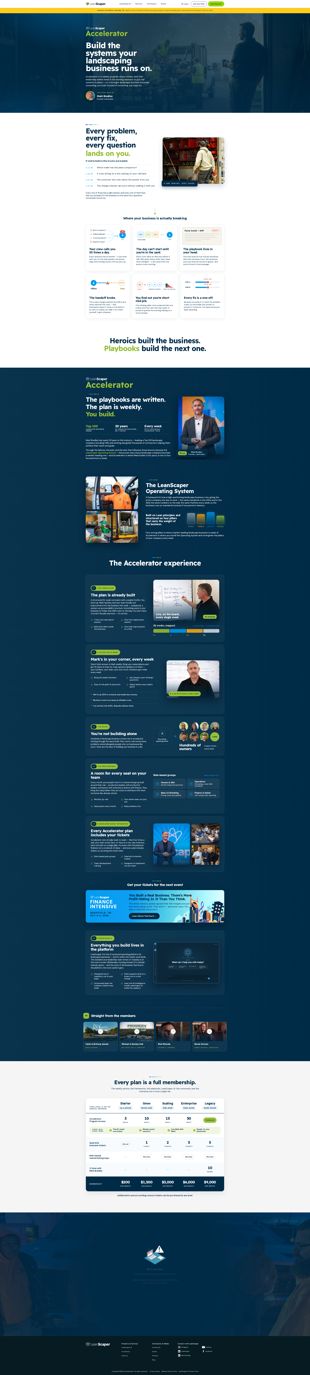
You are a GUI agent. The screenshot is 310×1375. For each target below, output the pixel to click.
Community (156, 1347)
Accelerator (126, 1352)
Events (163, 4)
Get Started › (216, 4)
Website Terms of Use (169, 1371)
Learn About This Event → (144, 916)
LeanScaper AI (127, 1347)
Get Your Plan (199, 4)
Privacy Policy (155, 1371)
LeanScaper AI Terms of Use (189, 1371)
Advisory (125, 1356)
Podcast (155, 1356)
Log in (186, 4)
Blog (153, 1360)
